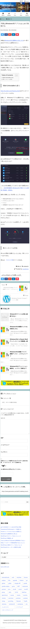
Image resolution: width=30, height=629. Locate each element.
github (3, 583)
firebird (21, 580)
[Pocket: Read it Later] (17, 34)
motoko (4, 598)
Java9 (20, 589)
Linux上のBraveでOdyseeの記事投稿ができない (13, 540)
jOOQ (16, 592)
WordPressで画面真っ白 (7, 538)
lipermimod (5, 595)
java (9, 589)
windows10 (25, 266)
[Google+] (10, 34)
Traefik (25, 601)
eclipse (4, 580)
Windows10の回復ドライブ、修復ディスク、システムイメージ (19, 354)
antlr (13, 577)
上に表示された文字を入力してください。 (11, 469)
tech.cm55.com (5, 566)
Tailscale (18, 601)
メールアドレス (5, 445)
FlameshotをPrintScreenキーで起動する (11, 529)
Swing (3, 601)
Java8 (14, 589)
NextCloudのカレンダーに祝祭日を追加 (11, 547)
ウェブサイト (4, 452)
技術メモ (19, 266)
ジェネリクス (5, 607)
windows (4, 604)
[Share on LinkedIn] (13, 34)
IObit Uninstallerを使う (8, 77)
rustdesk (25, 598)
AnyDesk (19, 577)
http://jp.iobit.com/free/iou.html (10, 91)
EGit (9, 580)
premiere (18, 598)
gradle (25, 583)
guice (13, 586)
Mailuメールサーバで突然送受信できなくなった (13, 542)
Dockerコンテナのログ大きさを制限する (11, 531)
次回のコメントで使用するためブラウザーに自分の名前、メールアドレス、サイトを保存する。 (14, 461)
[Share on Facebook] (6, 34)
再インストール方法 (7, 79)
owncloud (10, 598)
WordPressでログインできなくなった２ (11, 536)
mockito (25, 595)
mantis (18, 595)
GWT (18, 586)
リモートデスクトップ (7, 610)
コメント (3, 418)
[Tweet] (2, 34)
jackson (4, 589)
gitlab (9, 583)
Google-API (17, 583)
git (27, 580)
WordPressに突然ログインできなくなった (11, 545)
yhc (27, 604)
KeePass (24, 592)
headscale (25, 586)
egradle (15, 580)
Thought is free (24, 622)
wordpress (20, 604)
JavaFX (26, 589)
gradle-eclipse (5, 586)
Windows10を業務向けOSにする (14, 40)
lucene (12, 595)
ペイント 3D (9, 260)
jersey (3, 592)
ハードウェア (19, 607)
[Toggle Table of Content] (15, 75)
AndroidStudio (5, 577)
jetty (10, 592)
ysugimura (25, 269)
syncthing (10, 601)
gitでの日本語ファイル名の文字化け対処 (11, 527)
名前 (2, 437)
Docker (26, 577)
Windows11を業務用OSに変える (9, 533)
